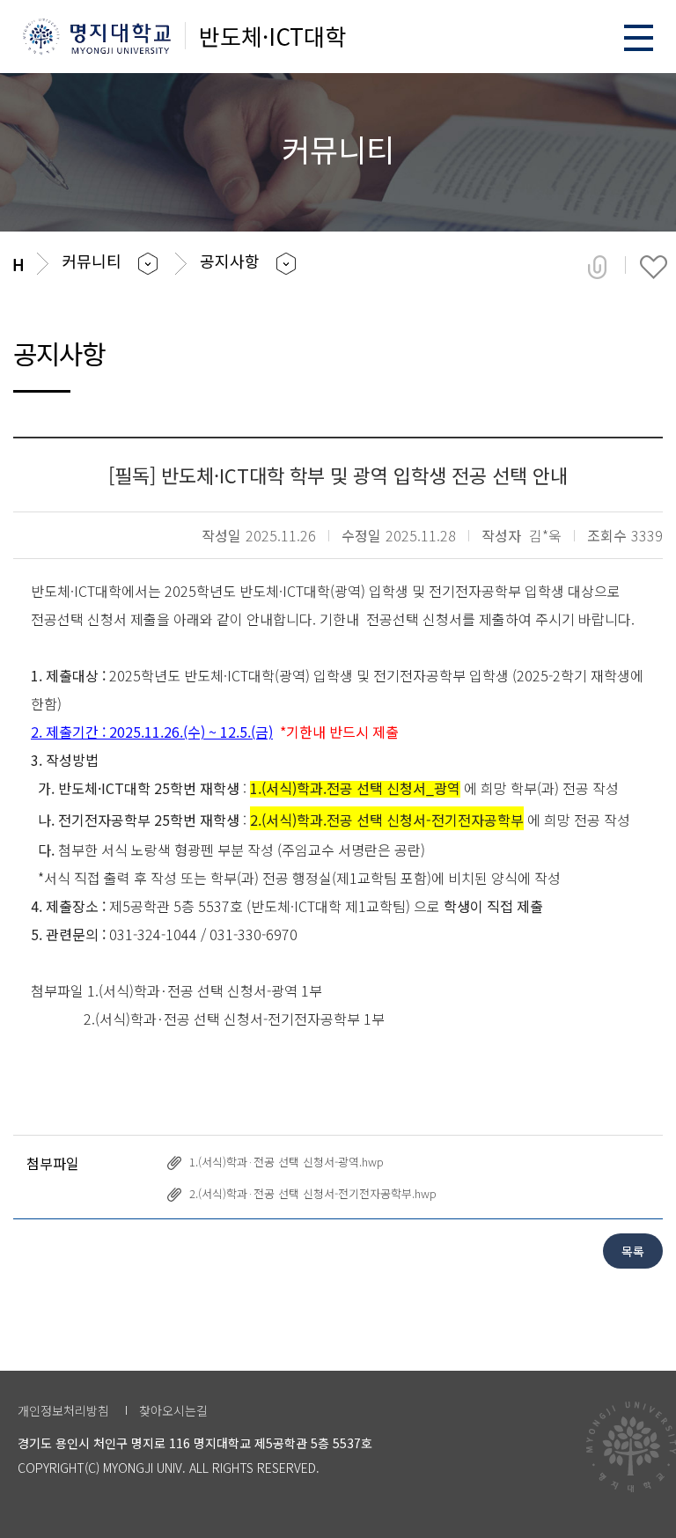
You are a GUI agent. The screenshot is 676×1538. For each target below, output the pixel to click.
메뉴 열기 (638, 37)
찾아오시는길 (173, 1410)
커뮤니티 (91, 260)
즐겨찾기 (653, 267)
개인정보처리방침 (63, 1410)
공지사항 (229, 260)
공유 (597, 267)
